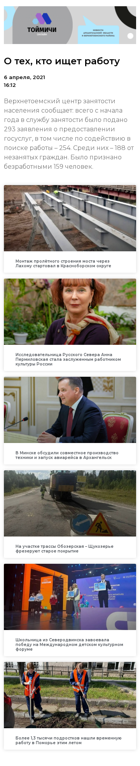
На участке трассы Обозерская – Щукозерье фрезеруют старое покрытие (65, 549)
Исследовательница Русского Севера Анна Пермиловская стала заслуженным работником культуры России (68, 359)
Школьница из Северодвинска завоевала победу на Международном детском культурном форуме (69, 644)
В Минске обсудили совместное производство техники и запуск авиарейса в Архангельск (67, 455)
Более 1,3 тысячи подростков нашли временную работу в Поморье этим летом (69, 740)
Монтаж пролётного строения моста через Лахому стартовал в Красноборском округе (63, 263)
